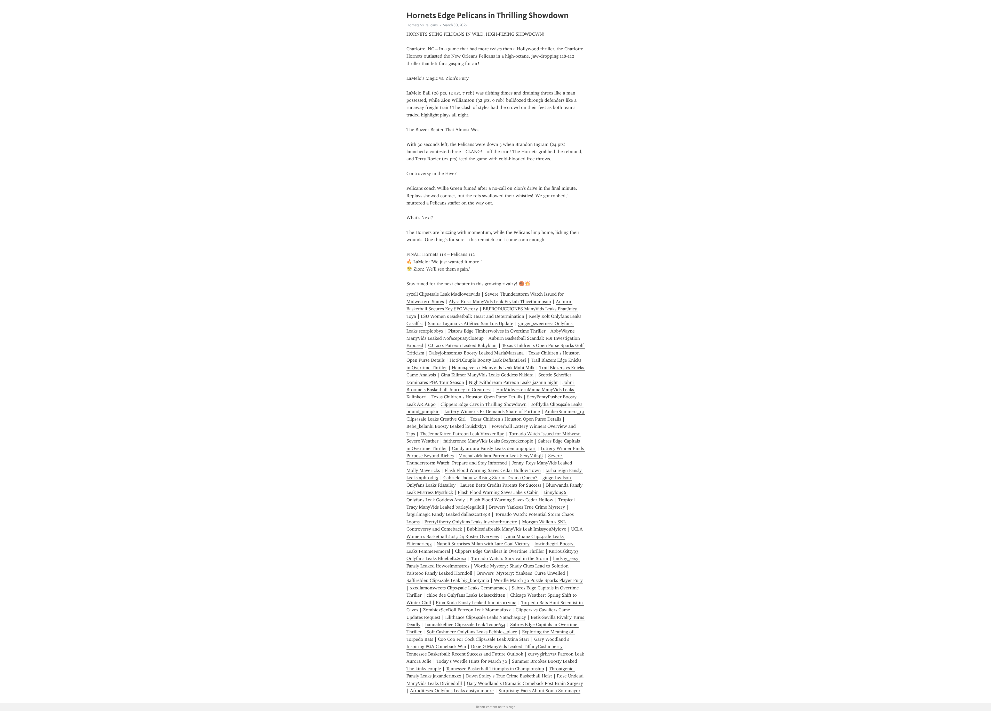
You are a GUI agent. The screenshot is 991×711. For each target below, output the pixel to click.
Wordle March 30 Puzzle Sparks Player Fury (538, 580)
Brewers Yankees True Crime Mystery (527, 507)
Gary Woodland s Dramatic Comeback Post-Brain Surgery (525, 683)
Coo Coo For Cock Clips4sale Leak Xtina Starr (483, 639)
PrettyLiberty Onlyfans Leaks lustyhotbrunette (471, 522)
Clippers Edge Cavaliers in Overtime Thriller (499, 551)
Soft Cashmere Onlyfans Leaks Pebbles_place (472, 632)
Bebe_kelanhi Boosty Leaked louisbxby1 (446, 426)
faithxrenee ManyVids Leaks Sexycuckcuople (488, 441)
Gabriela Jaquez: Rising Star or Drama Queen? (490, 477)
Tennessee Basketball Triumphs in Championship (495, 669)
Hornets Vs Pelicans (422, 25)
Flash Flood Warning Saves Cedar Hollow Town (493, 470)
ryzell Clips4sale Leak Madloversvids (443, 294)
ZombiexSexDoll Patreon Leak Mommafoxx (467, 610)
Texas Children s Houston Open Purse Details (476, 397)
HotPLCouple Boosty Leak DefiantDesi (488, 360)
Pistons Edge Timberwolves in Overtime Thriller (497, 331)
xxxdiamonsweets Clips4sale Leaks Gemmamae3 (458, 588)
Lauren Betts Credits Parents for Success (500, 485)
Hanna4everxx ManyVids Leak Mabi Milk (493, 367)
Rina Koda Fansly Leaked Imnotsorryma (476, 602)
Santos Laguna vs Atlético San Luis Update (470, 323)
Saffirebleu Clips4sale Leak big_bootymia (447, 580)
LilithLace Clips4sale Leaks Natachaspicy (485, 617)
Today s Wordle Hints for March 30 (471, 661)
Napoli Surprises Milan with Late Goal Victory (483, 544)
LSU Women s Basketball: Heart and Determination (472, 316)
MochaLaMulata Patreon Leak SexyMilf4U (501, 456)
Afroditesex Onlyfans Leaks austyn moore (452, 690)
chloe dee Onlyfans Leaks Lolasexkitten (466, 595)
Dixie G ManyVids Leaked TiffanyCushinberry (517, 646)
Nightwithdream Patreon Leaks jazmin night (513, 382)
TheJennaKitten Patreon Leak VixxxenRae (462, 434)
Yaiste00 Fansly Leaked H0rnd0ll (439, 573)
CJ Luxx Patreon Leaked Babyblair (462, 345)
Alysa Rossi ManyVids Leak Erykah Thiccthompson (500, 301)
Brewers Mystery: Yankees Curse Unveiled (521, 573)
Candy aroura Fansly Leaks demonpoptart (494, 448)
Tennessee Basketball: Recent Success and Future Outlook (464, 654)
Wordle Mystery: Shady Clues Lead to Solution (521, 566)
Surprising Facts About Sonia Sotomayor (539, 690)
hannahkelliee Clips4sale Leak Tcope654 (465, 624)
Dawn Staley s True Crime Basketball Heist (509, 676)
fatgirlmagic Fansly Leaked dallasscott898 (448, 514)
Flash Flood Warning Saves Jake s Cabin (498, 492)
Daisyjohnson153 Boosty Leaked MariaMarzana (476, 353)
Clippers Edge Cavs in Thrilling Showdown (483, 404)
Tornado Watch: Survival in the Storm (509, 558)
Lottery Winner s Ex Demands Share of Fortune (492, 411)
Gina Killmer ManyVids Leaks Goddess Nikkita (487, 375)
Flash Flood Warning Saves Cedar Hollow (511, 500)
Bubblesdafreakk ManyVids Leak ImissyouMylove (516, 529)
